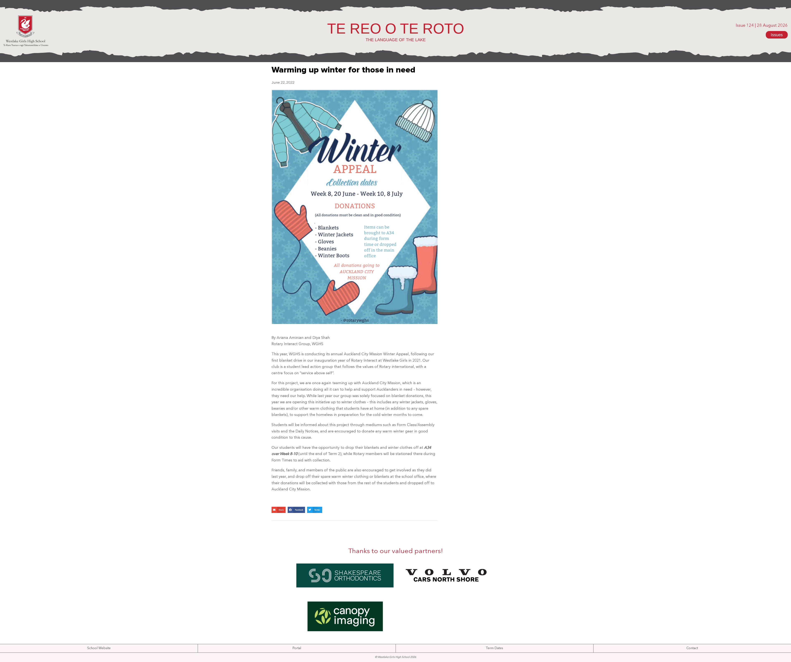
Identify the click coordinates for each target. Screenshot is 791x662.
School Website (99, 648)
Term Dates (494, 648)
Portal (296, 648)
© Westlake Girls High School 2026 (395, 657)
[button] (279, 510)
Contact (692, 648)
